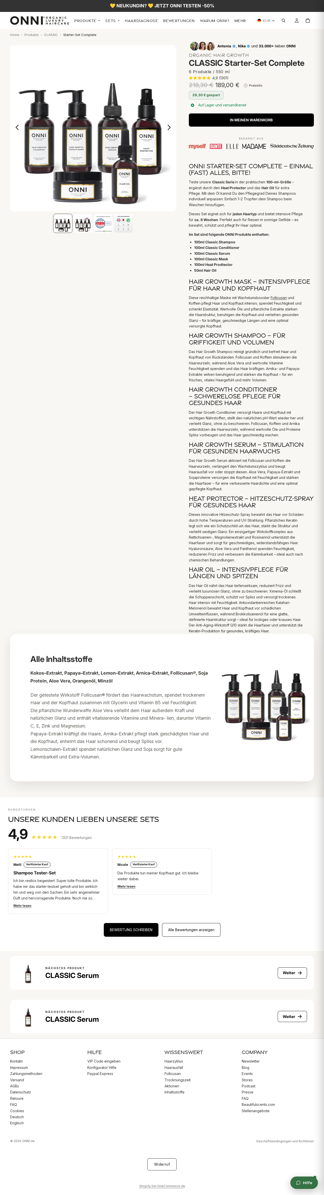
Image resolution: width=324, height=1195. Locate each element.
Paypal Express (100, 1073)
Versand (17, 1080)
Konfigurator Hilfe (101, 1067)
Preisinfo (253, 85)
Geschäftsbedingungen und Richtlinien (285, 1141)
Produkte (32, 35)
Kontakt (16, 1061)
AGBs (14, 1086)
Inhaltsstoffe (175, 1092)
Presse (247, 1092)
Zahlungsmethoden (26, 1073)
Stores (247, 1080)
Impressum (19, 1067)
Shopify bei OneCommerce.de (162, 1186)
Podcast (248, 1086)
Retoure (17, 1098)
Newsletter (251, 1061)
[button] (209, 78)
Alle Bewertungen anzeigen (191, 930)
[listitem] (240, 21)
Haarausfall (174, 1067)
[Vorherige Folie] (16, 128)
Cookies (17, 1110)
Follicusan (279, 298)
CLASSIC (51, 35)
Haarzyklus (174, 1061)
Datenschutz (20, 1092)
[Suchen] (285, 20)
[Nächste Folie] (170, 128)
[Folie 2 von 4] (83, 223)
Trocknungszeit (178, 1080)
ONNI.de (28, 1141)
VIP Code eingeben (103, 1061)
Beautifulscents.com (258, 1104)
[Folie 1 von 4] (63, 223)
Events (247, 1073)
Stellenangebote (256, 1110)
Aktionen (172, 1086)
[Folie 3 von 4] (103, 223)
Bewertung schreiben (131, 930)
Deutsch (17, 1117)
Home (14, 35)
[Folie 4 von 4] (123, 223)
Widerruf (162, 1164)
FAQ (13, 1104)
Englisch (17, 1123)
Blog (245, 1067)
